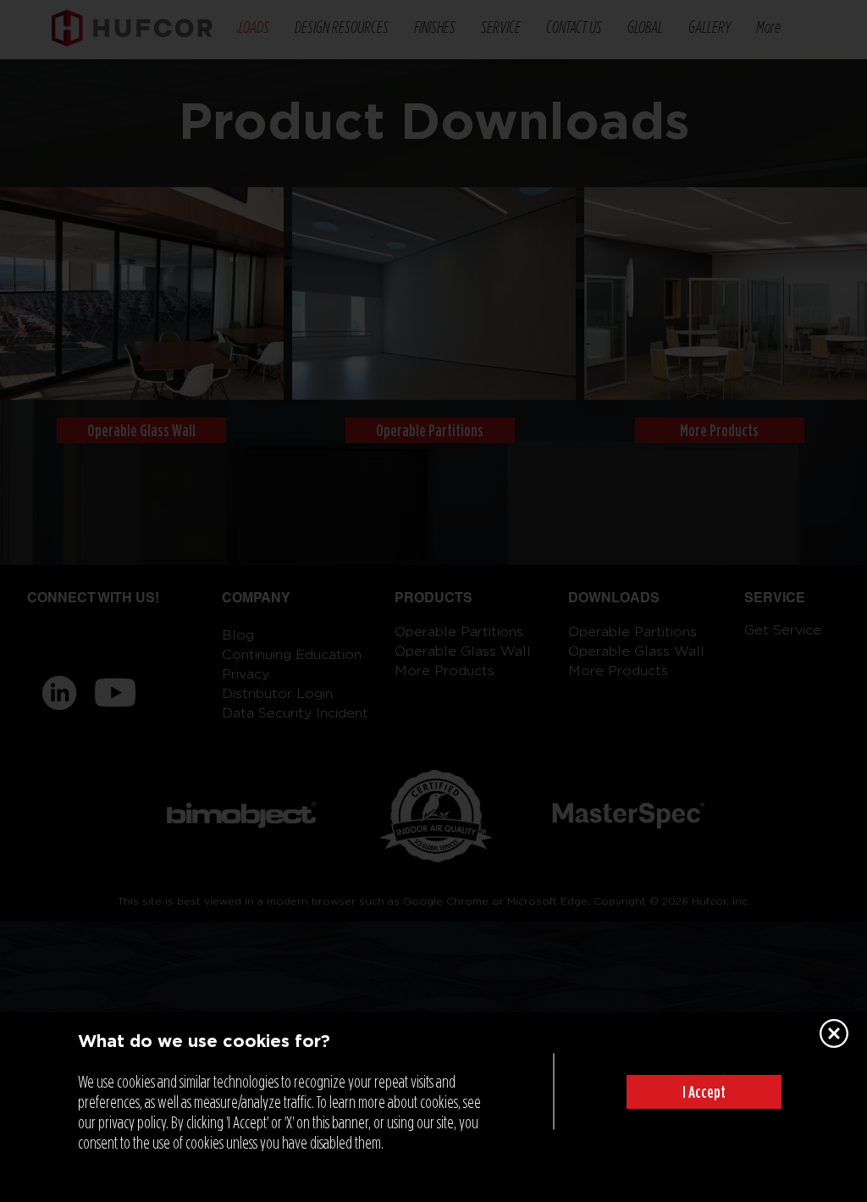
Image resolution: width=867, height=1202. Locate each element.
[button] (704, 1092)
